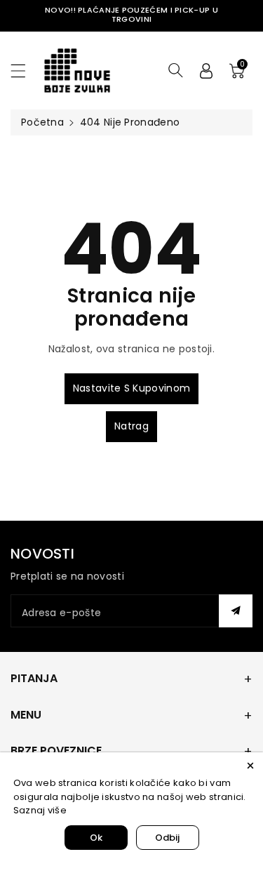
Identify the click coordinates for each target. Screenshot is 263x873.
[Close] (250, 765)
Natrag (131, 426)
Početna (42, 122)
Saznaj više (40, 810)
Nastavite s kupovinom (131, 388)
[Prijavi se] (206, 70)
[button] (25, 70)
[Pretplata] (235, 610)
